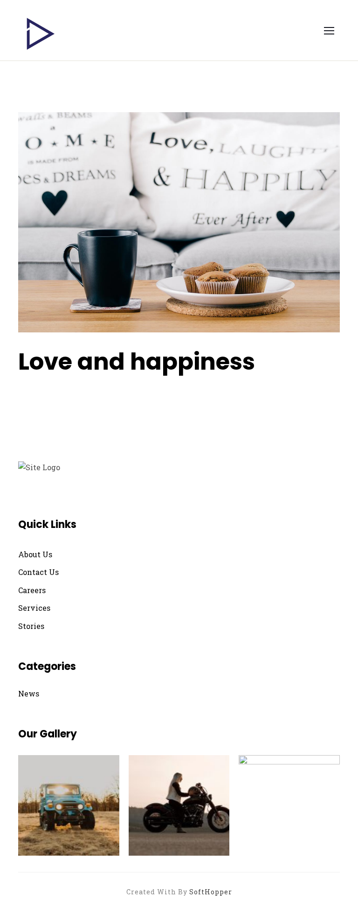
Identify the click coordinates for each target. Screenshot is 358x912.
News (28, 693)
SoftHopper (210, 891)
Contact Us (38, 572)
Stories (31, 626)
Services (34, 608)
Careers (32, 590)
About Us (35, 554)
